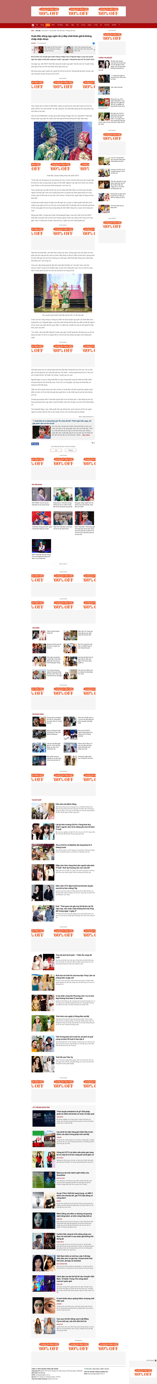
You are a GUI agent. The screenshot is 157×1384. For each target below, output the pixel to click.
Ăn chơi (106, 25)
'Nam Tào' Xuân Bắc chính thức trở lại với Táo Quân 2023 (62, 528)
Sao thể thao (61, 30)
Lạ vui (83, 25)
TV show (60, 25)
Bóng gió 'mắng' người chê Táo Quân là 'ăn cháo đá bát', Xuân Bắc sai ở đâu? (84, 504)
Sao (48, 25)
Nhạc (67, 25)
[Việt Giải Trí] (33, 25)
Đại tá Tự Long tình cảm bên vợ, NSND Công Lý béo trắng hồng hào (85, 646)
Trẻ (78, 25)
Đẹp (72, 25)
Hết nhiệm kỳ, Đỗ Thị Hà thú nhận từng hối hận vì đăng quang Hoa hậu (52, 49)
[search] (118, 25)
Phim (53, 25)
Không (71, 450)
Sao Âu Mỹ (53, 30)
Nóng (42, 25)
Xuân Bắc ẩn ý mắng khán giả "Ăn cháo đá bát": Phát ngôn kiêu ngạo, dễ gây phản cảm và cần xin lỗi (62, 422)
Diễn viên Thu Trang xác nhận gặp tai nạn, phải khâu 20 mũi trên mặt (85, 633)
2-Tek (95, 25)
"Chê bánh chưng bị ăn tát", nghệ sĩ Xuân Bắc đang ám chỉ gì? (42, 528)
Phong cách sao (70, 30)
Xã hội (114, 25)
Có (56, 450)
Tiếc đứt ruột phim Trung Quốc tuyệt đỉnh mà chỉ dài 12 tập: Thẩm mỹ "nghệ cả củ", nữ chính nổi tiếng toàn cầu (118, 185)
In (94, 443)
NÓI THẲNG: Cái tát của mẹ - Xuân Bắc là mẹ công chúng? (40, 504)
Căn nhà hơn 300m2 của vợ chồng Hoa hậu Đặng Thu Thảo (85, 672)
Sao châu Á (45, 30)
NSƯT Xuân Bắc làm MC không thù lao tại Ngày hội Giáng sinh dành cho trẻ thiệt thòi (41, 556)
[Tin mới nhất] (37, 25)
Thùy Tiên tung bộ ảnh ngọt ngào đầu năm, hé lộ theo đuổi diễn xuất (83, 49)
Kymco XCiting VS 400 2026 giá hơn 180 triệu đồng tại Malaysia (54, 732)
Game (89, 25)
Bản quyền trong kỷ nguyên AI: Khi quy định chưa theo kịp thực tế (54, 758)
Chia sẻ (35, 444)
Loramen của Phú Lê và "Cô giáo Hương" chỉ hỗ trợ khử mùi (118, 171)
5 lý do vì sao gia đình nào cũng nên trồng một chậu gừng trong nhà (118, 159)
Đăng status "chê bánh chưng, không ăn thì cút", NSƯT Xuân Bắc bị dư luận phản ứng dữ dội (62, 504)
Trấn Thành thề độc (117, 87)
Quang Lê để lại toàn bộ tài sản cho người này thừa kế (54, 646)
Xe (101, 25)
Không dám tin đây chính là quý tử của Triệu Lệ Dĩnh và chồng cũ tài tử (118, 195)
